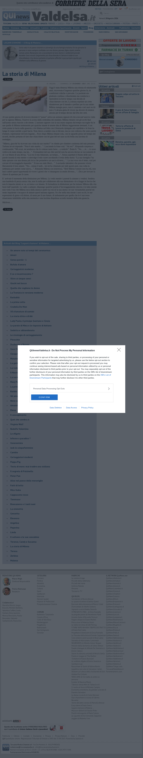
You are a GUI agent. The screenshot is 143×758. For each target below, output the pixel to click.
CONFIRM (44, 397)
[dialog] (71, 379)
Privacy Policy (87, 407)
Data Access (71, 407)
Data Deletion (56, 407)
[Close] (119, 350)
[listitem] (71, 388)
